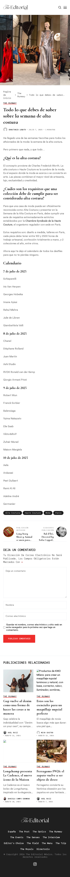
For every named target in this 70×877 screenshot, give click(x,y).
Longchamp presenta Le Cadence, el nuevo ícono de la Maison (17, 775)
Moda (48, 513)
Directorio (43, 849)
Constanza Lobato (17, 130)
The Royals (26, 849)
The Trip (61, 843)
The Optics (39, 831)
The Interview (51, 837)
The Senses (33, 837)
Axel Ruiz (13, 733)
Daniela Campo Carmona (19, 799)
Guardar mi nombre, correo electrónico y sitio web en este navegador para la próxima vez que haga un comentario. (34, 627)
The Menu (47, 843)
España (12, 831)
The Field (33, 843)
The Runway (55, 831)
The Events (16, 837)
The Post (24, 831)
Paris (58, 513)
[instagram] (35, 864)
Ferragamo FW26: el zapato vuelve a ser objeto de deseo (50, 775)
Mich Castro (47, 733)
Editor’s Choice (14, 843)
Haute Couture (33, 513)
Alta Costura (12, 513)
